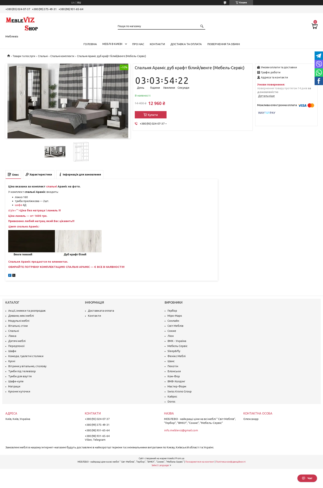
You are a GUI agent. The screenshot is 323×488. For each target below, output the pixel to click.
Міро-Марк (174, 315)
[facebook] (9, 275)
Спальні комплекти (62, 56)
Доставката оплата (101, 310)
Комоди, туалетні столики (25, 356)
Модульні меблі (18, 320)
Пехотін (172, 366)
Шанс (171, 361)
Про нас (138, 44)
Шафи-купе (16, 381)
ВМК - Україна (176, 340)
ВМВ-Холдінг (176, 381)
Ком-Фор (173, 376)
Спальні (43, 56)
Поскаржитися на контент (199, 462)
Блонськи (174, 371)
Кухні (11, 361)
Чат (310, 478)
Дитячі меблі (17, 340)
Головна (90, 44)
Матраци (14, 386)
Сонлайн (173, 320)
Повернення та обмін (223, 44)
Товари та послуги (24, 56)
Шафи (12, 351)
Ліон (170, 335)
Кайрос (172, 396)
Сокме (171, 330)
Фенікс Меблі (176, 356)
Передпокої (16, 346)
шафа (19, 204)
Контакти (157, 44)
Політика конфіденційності (231, 462)
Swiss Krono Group (179, 391)
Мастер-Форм (176, 386)
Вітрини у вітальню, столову (27, 366)
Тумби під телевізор (22, 371)
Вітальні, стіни (18, 325)
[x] (13, 275)
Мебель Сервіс (177, 346)
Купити (153, 115)
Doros (171, 401)
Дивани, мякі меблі (21, 315)
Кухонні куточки (19, 391)
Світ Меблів (175, 325)
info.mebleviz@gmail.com (181, 430)
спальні (51, 186)
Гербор (172, 310)
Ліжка (12, 335)
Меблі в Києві (112, 43)
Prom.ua (179, 458)
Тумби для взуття (20, 376)
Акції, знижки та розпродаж (27, 310)
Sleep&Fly (173, 351)
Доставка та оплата (186, 44)
